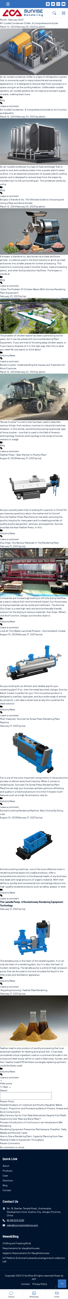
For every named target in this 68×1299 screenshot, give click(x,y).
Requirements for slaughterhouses (21, 1248)
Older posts (6, 1083)
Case (5, 1175)
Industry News (7, 355)
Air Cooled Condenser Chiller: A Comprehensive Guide (29, 23)
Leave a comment (9, 106)
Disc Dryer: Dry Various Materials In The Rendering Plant (29, 542)
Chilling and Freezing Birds (17, 1243)
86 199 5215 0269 (15, 1220)
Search (3, 1090)
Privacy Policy (39, 1283)
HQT (34, 1279)
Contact (7, 1190)
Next (7, 1086)
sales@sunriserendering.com (22, 1225)
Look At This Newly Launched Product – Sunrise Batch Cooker (33, 630)
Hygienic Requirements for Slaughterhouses (26, 1253)
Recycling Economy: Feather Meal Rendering (23, 990)
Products (7, 1170)
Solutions (8, 1180)
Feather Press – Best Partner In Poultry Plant (23, 454)
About (6, 1165)
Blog (2, 100)
